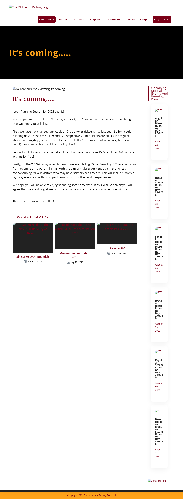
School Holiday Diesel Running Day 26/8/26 (159, 248)
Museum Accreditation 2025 (75, 255)
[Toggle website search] (174, 19)
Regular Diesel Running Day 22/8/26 (159, 127)
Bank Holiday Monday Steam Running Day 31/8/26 (159, 432)
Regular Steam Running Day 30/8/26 (159, 368)
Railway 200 (117, 248)
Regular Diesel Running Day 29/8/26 (159, 309)
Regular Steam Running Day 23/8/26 (159, 186)
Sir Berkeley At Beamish (32, 257)
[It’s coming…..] (159, 111)
